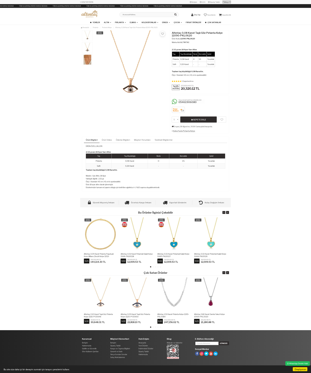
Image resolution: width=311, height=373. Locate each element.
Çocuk (177, 22)
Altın (106, 22)
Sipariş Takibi (215, 2)
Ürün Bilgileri (92, 140)
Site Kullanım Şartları (90, 351)
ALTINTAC (184, 42)
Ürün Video (107, 140)
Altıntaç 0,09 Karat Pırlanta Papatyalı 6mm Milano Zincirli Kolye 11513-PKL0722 (99, 256)
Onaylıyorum (300, 369)
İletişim (194, 2)
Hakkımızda (86, 346)
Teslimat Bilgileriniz (164, 140)
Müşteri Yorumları (142, 140)
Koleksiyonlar (149, 22)
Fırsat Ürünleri (193, 22)
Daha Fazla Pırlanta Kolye (184, 131)
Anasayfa (85, 27)
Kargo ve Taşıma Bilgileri (120, 349)
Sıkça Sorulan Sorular (118, 354)
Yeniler (96, 22)
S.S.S (203, 2)
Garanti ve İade (116, 351)
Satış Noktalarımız (117, 357)
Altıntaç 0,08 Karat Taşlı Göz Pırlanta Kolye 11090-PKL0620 (136, 27)
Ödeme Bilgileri (123, 140)
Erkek (165, 22)
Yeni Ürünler (143, 346)
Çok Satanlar (214, 22)
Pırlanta (119, 22)
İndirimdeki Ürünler (145, 349)
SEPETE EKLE (199, 120)
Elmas (133, 22)
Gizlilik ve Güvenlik (89, 349)
